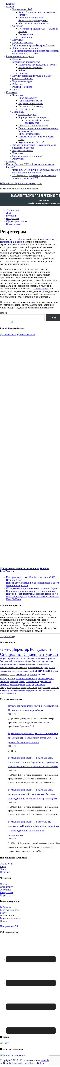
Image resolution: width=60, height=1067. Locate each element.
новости (21, 674)
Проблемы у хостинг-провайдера (25, 710)
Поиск (3, 313)
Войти (40, 1063)
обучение (32, 674)
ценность (50, 690)
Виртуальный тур (9, 910)
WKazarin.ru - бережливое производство (21, 183)
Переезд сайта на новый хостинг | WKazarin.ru (32, 706)
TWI (10, 650)
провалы (13, 682)
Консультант (40, 649)
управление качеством (37, 690)
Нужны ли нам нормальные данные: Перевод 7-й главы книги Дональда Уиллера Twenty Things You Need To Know (32, 596)
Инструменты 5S (9, 926)
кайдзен (43, 667)
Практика (5, 872)
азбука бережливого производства (17, 658)
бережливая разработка (45, 658)
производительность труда (29, 681)
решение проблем (17, 685)
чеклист (3, 693)
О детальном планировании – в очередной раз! (31, 591)
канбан (52, 667)
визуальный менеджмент (26, 664)
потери (33, 678)
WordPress (30, 1063)
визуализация (8, 664)
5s (1, 649)
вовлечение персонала (13, 667)
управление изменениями (18, 690)
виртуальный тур (42, 664)
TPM (5, 650)
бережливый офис (24, 661)
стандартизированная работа (13, 687)
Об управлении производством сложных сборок (31, 588)
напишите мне (41, 288)
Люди (3, 866)
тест (39, 688)
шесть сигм (11, 693)
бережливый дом (8, 661)
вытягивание (33, 667)
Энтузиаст (48, 654)
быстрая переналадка (42, 661)
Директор (20, 649)
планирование (23, 678)
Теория (3, 869)
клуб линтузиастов (40, 670)
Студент (31, 654)
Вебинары (5, 907)
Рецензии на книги (10, 918)
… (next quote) (7, 636)
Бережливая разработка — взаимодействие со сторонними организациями (33, 830)
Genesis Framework (13, 1063)
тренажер (46, 688)
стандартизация (35, 684)
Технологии (6, 863)
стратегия (32, 687)
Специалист (11, 654)
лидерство (11, 675)
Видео (3, 912)
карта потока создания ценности (14, 671)
